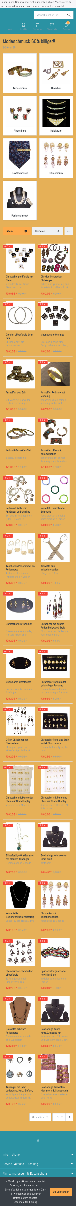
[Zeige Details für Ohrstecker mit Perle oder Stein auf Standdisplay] (20, 779)
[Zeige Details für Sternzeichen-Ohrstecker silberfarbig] (20, 952)
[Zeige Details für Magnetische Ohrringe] (55, 315)
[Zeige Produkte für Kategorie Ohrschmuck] (56, 155)
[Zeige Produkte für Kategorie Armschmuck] (20, 70)
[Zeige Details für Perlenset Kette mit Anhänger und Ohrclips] (20, 489)
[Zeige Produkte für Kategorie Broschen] (56, 70)
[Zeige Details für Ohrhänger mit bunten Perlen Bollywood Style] (55, 605)
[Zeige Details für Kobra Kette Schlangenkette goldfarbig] (20, 894)
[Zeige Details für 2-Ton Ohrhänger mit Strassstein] (20, 721)
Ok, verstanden (61, 1191)
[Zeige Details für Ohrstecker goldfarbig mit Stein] (20, 258)
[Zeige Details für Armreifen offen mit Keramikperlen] (55, 431)
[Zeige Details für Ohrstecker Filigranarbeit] (20, 605)
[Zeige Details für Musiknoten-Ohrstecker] (20, 663)
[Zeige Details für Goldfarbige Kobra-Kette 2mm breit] (55, 836)
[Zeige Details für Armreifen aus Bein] (20, 373)
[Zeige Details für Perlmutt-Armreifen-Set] (20, 431)
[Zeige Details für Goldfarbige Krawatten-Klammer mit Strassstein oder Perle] (55, 1068)
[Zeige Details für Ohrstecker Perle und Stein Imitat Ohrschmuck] (55, 721)
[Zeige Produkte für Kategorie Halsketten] (56, 113)
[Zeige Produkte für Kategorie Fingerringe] (20, 113)
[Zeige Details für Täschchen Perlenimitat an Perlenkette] (20, 547)
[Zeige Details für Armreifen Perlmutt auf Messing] (55, 373)
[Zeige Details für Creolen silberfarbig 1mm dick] (20, 315)
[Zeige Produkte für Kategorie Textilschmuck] (20, 155)
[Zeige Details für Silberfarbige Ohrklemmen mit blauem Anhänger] (20, 836)
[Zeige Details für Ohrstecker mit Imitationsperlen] (55, 894)
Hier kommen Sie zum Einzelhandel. (45, 6)
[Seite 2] (69, 1117)
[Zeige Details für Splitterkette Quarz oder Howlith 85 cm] (55, 952)
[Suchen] (69, 15)
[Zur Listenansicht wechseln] (69, 231)
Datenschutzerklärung (25, 1202)
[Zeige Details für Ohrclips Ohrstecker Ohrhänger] (55, 258)
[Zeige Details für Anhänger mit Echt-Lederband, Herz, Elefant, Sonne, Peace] (20, 1068)
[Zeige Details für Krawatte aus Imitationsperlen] (55, 547)
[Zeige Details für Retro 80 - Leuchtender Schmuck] (55, 489)
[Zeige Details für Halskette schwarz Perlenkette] (20, 1010)
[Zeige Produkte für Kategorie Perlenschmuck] (20, 197)
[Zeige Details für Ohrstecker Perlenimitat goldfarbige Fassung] (55, 663)
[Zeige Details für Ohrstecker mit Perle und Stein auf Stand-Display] (55, 779)
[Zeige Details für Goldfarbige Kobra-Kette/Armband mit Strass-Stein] (55, 1010)
